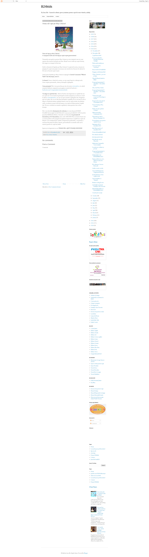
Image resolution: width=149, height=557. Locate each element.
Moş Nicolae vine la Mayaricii (97, 140)
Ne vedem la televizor (97, 134)
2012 (92, 220)
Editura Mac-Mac (95, 347)
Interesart (93, 309)
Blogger (86, 553)
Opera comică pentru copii (97, 363)
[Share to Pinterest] (72, 132)
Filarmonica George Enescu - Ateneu (98, 360)
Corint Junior (94, 328)
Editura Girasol (94, 341)
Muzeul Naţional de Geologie (98, 393)
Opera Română (94, 366)
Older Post (82, 184)
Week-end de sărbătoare (98, 63)
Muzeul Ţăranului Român (97, 395)
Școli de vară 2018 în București (98, 473)
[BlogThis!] (68, 132)
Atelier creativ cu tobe (97, 168)
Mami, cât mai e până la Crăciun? (98, 109)
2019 (92, 34)
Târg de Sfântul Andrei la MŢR (98, 79)
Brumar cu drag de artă (98, 182)
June (94, 205)
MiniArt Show (94, 318)
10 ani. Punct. (93, 487)
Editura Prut (94, 349)
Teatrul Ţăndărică (95, 374)
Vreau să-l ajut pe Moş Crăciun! (97, 105)
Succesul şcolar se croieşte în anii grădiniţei (101, 493)
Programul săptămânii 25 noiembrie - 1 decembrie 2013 (98, 83)
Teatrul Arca (94, 368)
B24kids (46, 6)
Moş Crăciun (49, 134)
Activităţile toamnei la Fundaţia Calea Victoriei (98, 185)
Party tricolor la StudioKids (99, 69)
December (95, 51)
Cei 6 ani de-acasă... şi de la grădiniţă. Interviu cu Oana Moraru (101, 530)
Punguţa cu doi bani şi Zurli (98, 72)
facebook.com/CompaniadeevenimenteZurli (54, 90)
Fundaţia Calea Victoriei (96, 307)
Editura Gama (94, 339)
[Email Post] (64, 132)
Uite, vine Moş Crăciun (98, 87)
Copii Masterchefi (96, 55)
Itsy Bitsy (93, 382)
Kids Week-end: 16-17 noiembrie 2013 (97, 129)
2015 (92, 44)
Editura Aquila (94, 330)
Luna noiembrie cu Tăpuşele (96, 179)
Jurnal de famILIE (95, 459)
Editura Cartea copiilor (96, 337)
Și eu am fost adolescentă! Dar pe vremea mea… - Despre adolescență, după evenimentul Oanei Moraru (98, 512)
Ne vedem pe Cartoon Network (97, 165)
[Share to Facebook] (71, 132)
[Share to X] (69, 132)
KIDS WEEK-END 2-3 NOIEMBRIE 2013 (97, 189)
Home (43, 16)
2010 (92, 225)
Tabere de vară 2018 (96, 475)
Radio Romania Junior (96, 380)
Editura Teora (94, 352)
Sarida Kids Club (95, 320)
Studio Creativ (94, 322)
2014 (92, 46)
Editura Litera (94, 345)
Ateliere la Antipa (95, 295)
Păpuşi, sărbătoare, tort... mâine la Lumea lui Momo (98, 160)
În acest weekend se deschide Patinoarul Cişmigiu (97, 59)
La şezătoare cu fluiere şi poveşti (98, 148)
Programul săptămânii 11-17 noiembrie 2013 (98, 151)
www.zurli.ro (75, 86)
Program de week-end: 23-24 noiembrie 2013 (98, 101)
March (94, 212)
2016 (92, 41)
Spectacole (93, 451)
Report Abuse (93, 242)
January (95, 217)
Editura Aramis (94, 332)
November (95, 53)
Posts (92, 420)
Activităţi (93, 453)
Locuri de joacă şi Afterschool (98, 449)
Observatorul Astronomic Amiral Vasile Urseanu (97, 397)
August (94, 200)
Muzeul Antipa (94, 391)
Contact (57, 16)
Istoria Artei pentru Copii (97, 389)
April (94, 210)
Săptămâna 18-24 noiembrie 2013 (96, 125)
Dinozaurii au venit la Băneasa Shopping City (98, 117)
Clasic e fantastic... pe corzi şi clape (98, 75)
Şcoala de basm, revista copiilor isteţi (97, 175)
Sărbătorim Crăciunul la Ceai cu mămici (98, 144)
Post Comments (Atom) (55, 187)
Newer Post (46, 184)
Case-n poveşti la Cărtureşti (96, 66)
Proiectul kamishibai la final (99, 132)
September (95, 198)
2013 (92, 49)
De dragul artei (94, 305)
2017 (92, 39)
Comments (94, 423)
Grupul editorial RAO (96, 354)
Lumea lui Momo (95, 316)
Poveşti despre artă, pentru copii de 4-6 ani (98, 121)
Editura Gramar (95, 343)
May (94, 208)
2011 (92, 223)
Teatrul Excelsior (95, 370)
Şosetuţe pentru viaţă (97, 137)
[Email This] (66, 132)
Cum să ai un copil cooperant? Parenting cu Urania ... (98, 97)
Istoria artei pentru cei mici (97, 311)
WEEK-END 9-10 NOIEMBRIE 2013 (97, 155)
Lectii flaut (93, 314)
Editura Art (93, 335)
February (95, 215)
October (95, 196)
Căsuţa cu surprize (95, 303)
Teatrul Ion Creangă (96, 372)
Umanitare (54, 134)
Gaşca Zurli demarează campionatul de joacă (98, 171)
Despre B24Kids (50, 16)
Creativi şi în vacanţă (97, 193)
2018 (92, 36)
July (94, 203)
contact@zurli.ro (51, 97)
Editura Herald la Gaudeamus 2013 (97, 113)
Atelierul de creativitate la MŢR (97, 298)
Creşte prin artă (94, 301)
